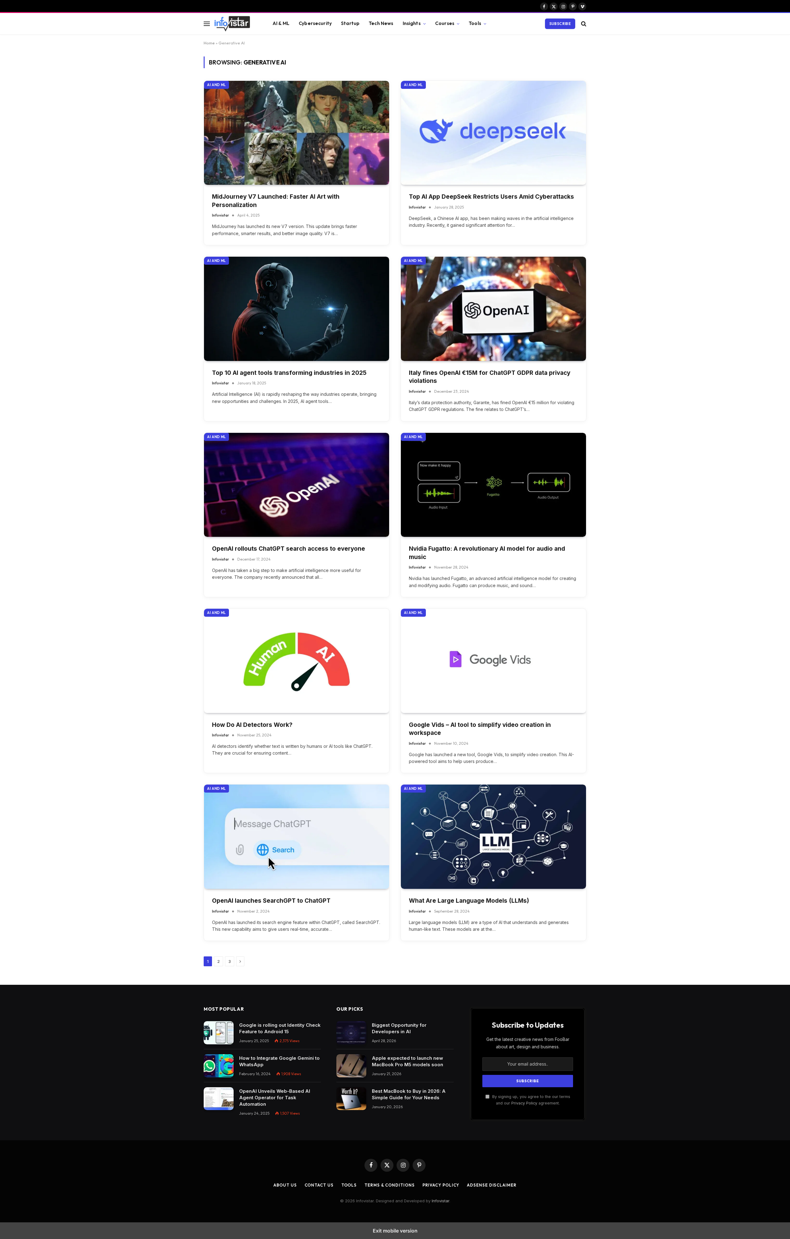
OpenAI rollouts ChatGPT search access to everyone (288, 548)
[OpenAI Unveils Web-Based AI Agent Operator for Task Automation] (219, 1098)
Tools (475, 23)
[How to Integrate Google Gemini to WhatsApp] (219, 1065)
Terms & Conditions (389, 1185)
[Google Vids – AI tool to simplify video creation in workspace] (493, 661)
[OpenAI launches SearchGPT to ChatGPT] (296, 837)
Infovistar (220, 215)
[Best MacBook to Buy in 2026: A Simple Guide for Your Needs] (351, 1098)
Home (209, 42)
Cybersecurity (315, 23)
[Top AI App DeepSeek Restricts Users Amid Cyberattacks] (493, 133)
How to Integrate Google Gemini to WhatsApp (279, 1061)
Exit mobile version (395, 1231)
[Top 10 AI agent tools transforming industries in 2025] (296, 309)
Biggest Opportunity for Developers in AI (399, 1028)
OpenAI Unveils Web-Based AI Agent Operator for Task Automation (274, 1097)
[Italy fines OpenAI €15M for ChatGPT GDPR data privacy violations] (493, 309)
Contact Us (319, 1185)
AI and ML (216, 85)
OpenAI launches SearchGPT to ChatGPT (271, 900)
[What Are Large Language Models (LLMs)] (493, 837)
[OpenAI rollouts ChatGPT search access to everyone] (296, 485)
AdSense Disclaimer (491, 1185)
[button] (207, 24)
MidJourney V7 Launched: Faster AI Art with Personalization (275, 201)
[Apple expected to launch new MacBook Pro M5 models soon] (351, 1065)
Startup (350, 23)
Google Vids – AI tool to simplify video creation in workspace (480, 729)
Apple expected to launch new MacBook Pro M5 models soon (407, 1061)
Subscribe (560, 23)
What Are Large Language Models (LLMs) (469, 900)
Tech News (381, 23)
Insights (412, 23)
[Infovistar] (235, 24)
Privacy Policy (524, 1103)
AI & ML (280, 23)
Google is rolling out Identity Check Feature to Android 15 (280, 1028)
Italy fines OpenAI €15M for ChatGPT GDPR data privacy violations (489, 377)
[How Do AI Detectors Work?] (296, 661)
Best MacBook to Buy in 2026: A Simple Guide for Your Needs (409, 1094)
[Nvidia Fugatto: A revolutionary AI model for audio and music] (493, 485)
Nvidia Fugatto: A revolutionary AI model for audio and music (487, 553)
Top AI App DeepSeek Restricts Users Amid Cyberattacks (491, 196)
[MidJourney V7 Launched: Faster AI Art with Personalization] (296, 133)
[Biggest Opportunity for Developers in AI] (351, 1032)
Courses (444, 23)
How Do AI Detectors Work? (252, 724)
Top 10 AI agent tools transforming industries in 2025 (289, 372)
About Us (285, 1185)
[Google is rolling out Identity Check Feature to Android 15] (219, 1032)
